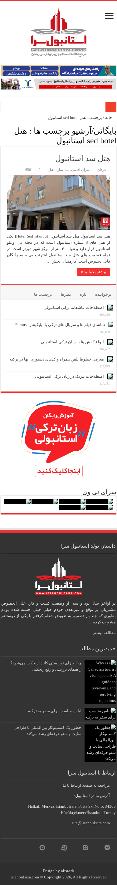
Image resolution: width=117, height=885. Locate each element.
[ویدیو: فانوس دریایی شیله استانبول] (45, 501)
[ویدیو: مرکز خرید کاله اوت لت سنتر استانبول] (17, 501)
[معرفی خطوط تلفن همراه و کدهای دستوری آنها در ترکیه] (110, 359)
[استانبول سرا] (58, 30)
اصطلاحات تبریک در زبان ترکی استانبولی (69, 376)
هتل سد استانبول (82, 158)
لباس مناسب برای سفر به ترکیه (54, 711)
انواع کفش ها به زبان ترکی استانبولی (72, 342)
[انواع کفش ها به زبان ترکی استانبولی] (110, 342)
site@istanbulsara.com (91, 823)
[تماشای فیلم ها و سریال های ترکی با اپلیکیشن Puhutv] (110, 324)
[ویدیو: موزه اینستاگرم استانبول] (72, 507)
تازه (83, 294)
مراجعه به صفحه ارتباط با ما (86, 785)
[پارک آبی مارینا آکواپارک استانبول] (72, 501)
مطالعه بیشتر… (102, 632)
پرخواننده (103, 294)
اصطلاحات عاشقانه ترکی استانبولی (74, 307)
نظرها (66, 294)
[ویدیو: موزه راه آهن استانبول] (99, 507)
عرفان (101, 169)
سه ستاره (62, 169)
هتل (51, 169)
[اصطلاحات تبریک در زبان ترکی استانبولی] (110, 376)
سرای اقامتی (80, 169)
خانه (109, 117)
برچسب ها (43, 294)
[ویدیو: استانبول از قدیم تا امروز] (99, 501)
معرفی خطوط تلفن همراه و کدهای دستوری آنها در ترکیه (57, 359)
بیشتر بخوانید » (93, 271)
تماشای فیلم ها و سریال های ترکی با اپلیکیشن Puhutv (60, 324)
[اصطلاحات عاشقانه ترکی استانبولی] (110, 307)
